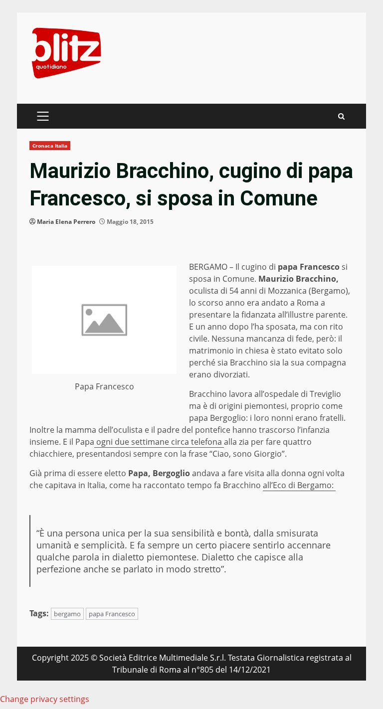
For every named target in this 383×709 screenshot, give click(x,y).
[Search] (341, 116)
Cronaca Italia (49, 145)
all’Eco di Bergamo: (299, 485)
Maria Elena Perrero (66, 221)
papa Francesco (112, 613)
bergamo (67, 613)
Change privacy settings (44, 699)
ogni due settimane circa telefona (159, 441)
